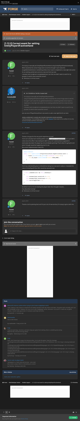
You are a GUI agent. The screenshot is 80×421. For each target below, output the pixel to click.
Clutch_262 (7, 377)
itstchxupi (11, 355)
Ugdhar (11, 334)
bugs (9, 328)
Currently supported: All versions (14, 38)
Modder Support (25, 50)
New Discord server (11, 243)
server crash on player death (16, 360)
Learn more (3, 2)
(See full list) (72, 372)
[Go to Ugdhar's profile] (5, 328)
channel (51, 119)
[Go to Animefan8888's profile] (11, 91)
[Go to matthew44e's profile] (5, 318)
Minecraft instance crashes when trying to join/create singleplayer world (28, 305)
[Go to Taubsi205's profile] (5, 306)
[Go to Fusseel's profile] (5, 51)
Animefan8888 (11, 97)
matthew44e (12, 323)
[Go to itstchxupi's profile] (5, 339)
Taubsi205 (11, 313)
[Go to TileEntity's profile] (5, 360)
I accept (74, 417)
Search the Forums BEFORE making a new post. (18, 34)
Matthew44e (11, 317)
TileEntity (11, 366)
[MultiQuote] (22, 83)
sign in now (39, 224)
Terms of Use (24, 419)
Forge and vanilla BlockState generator (32, 122)
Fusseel (9, 50)
